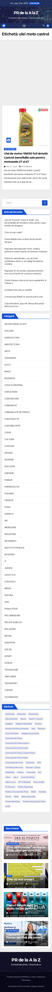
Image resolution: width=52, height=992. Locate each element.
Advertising (9, 714)
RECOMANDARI (12, 615)
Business (41, 729)
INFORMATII (10, 541)
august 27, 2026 (16, 913)
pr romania (10, 787)
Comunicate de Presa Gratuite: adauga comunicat (26, 986)
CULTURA (9, 439)
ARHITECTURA (12, 344)
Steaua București (28, 797)
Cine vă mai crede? (13, 232)
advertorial (21, 714)
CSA (39, 763)
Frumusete (31, 772)
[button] (44, 26)
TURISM (8, 690)
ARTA (7, 351)
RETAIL (8, 636)
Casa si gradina (12, 733)
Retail (33, 792)
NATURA (9, 595)
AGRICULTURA (12, 338)
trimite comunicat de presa (34, 801)
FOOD (7, 507)
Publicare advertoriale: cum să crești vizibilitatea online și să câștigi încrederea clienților (24, 261)
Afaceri (23, 719)
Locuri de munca (28, 777)
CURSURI (9, 446)
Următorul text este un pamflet (18, 290)
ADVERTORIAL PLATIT (16, 324)
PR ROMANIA (26, 167)
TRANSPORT (11, 683)
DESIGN (8, 453)
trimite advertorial (12, 801)
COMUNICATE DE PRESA (17, 412)
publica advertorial (25, 787)
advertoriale (33, 714)
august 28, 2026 (16, 884)
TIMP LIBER (10, 676)
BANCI (8, 371)
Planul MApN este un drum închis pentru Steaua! (22, 908)
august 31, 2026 (16, 855)
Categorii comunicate (30, 733)
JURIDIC (9, 568)
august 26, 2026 (16, 942)
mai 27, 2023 (11, 167)
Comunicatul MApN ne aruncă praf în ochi (24, 297)
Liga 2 (15, 777)
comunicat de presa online (16, 758)
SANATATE (10, 643)
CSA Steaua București (14, 767)
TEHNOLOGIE (11, 670)
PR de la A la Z (26, 12)
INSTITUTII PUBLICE (15, 548)
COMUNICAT (11, 405)
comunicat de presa (13, 738)
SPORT (8, 656)
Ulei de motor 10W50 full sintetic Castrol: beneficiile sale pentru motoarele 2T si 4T (26, 157)
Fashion (20, 772)
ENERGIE (9, 473)
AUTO (7, 365)
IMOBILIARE (10, 527)
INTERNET (10, 554)
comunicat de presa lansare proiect (20, 753)
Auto (33, 729)
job (39, 772)
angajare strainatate (24, 724)
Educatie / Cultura (33, 767)
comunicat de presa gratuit (16, 748)
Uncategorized (10, 149)
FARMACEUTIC (12, 487)
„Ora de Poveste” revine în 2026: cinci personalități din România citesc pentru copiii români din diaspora (25, 223)
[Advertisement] (26, 67)
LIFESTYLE (10, 575)
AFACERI (9, 331)
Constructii (30, 763)
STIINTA (8, 663)
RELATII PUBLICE (13, 622)
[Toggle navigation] (24, 26)
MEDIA (8, 588)
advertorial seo (11, 719)
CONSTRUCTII (12, 419)
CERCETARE (11, 392)
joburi (7, 777)
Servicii (8, 797)
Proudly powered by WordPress (18, 977)
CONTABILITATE (13, 426)
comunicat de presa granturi (17, 743)
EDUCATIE (10, 466)
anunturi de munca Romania (17, 729)
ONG (7, 602)
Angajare (9, 724)
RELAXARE (10, 629)
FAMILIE (8, 480)
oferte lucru (10, 782)
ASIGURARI (10, 358)
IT (5, 561)
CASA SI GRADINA (14, 385)
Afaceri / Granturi (36, 719)
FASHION (9, 493)
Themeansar (25, 980)
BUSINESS (10, 378)
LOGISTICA (10, 582)
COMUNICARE (12, 399)
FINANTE (9, 500)
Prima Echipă (38, 782)
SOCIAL (8, 649)
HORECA (9, 514)
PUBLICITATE (11, 609)
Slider (16, 797)
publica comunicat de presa (16, 792)
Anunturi (38, 724)
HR (6, 521)
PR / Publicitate (24, 782)
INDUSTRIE (10, 534)
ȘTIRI (7, 806)
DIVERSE (9, 460)
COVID (8, 432)
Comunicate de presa (14, 763)
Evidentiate (9, 772)
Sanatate (42, 792)
